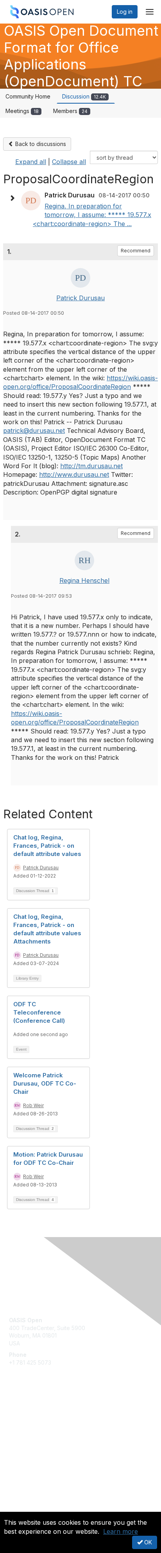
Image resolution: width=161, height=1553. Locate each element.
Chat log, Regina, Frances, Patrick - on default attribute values (47, 846)
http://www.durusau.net (74, 474)
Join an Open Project (36, 1425)
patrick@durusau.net (34, 430)
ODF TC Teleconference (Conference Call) (39, 1012)
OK (147, 1542)
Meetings (22, 111)
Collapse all (69, 162)
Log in (124, 11)
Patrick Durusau (80, 298)
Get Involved (25, 1414)
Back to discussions (40, 144)
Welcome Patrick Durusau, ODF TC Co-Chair (44, 1083)
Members (70, 111)
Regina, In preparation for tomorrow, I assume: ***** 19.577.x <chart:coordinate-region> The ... (92, 215)
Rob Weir (33, 1105)
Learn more (120, 1531)
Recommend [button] (135, 251)
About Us (20, 1508)
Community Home (27, 96)
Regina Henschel (84, 580)
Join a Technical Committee (44, 1437)
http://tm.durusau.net (91, 466)
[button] (14, 198)
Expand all (30, 162)
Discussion (84, 96)
